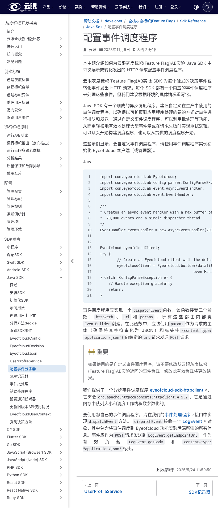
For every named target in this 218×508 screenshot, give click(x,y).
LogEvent (192, 421)
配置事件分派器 (23, 369)
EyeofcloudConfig (25, 338)
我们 (141, 8)
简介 (10, 31)
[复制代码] (204, 176)
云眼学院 (122, 8)
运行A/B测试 (17, 135)
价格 (62, 8)
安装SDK (17, 292)
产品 (46, 8)
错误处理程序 (21, 391)
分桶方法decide (23, 323)
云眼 (92, 49)
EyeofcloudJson (23, 353)
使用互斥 (14, 173)
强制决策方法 (21, 422)
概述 (13, 285)
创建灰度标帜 (18, 79)
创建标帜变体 (18, 95)
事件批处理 (19, 384)
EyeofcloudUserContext (30, 414)
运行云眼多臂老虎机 (23, 150)
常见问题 (14, 61)
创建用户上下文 (23, 315)
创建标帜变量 (18, 87)
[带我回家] (23, 7)
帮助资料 (98, 8)
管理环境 (14, 229)
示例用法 (17, 308)
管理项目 (14, 221)
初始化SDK (19, 300)
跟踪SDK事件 (21, 330)
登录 (174, 7)
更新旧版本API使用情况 (29, 407)
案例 (78, 8)
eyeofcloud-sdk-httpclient (176, 390)
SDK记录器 (19, 376)
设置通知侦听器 (23, 399)
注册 (158, 7)
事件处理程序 (177, 414)
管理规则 (14, 206)
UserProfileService (26, 361)
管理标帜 (14, 199)
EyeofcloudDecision (27, 346)
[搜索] (208, 7)
